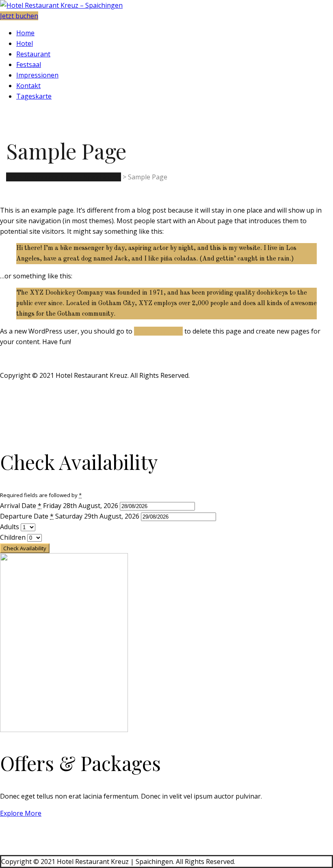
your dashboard (158, 331)
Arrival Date (20, 505)
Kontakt (28, 85)
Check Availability (24, 548)
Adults (10, 526)
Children (13, 537)
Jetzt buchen (19, 15)
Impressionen (37, 75)
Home (25, 32)
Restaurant (33, 54)
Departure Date (27, 516)
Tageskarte (34, 96)
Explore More (20, 813)
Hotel (24, 43)
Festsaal (28, 64)
